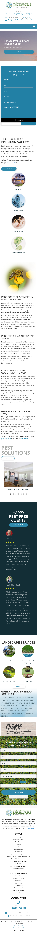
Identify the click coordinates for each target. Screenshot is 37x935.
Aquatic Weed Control (18, 839)
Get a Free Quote (18, 525)
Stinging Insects (19, 885)
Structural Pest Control (18, 878)
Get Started (19, 52)
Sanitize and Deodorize (18, 876)
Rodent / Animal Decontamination (18, 873)
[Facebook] (22, 18)
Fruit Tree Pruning (18, 851)
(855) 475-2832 (13, 19)
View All (18, 686)
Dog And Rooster (19, 923)
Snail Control (18, 863)
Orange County (18, 14)
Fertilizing (18, 844)
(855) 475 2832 (19, 908)
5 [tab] (21, 494)
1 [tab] (11, 494)
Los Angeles (28, 14)
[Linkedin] (26, 18)
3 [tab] (16, 494)
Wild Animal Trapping (18, 890)
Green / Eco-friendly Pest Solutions (18, 866)
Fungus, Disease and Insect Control (18, 861)
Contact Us (9, 169)
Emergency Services (19, 893)
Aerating (18, 837)
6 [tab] (24, 494)
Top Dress (18, 846)
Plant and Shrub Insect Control (18, 859)
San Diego (8, 14)
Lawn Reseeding (18, 849)
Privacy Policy (24, 922)
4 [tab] (18, 494)
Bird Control (18, 883)
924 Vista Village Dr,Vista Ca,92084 (20, 916)
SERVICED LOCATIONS (18, 930)
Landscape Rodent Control (18, 871)
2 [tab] (13, 494)
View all (8, 458)
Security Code (8, 107)
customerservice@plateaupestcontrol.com (20, 913)
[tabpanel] (18, 476)
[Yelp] (30, 18)
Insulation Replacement (18, 868)
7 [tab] (26, 494)
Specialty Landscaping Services (18, 854)
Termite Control (18, 888)
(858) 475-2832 (18, 75)
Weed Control (18, 842)
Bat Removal (18, 880)
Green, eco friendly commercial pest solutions (18, 856)
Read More (31, 828)
